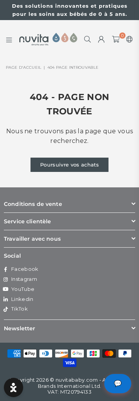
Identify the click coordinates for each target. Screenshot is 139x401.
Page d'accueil (23, 67)
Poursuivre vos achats (69, 164)
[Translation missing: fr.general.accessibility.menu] (9, 39)
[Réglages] (128, 39)
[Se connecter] (101, 39)
